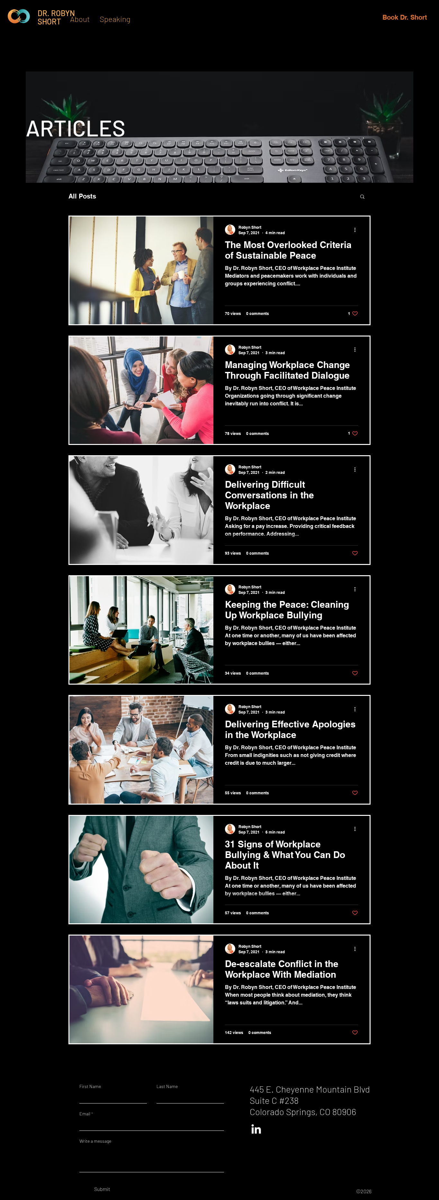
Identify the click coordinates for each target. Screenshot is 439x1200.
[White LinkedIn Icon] (256, 1129)
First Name (90, 1086)
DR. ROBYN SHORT (56, 17)
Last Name (167, 1086)
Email (84, 1114)
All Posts (82, 196)
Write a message (95, 1141)
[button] (362, 197)
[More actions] (357, 230)
